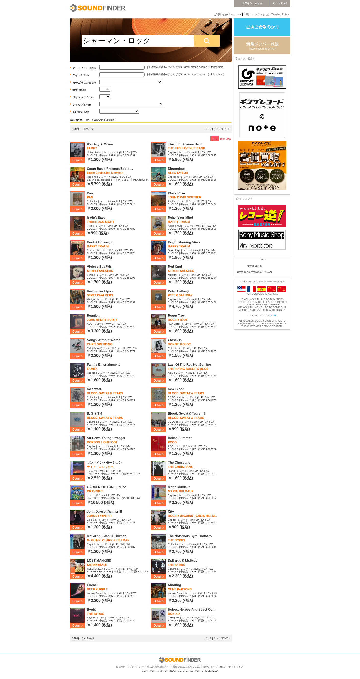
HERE (273, 315)
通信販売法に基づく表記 (186, 666)
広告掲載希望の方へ (158, 666)
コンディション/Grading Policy (270, 14)
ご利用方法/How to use (227, 14)
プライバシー (136, 666)
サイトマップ (235, 666)
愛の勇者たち (254, 266)
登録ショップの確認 (214, 666)
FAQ (246, 14)
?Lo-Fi (268, 272)
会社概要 (121, 666)
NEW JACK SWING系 (249, 272)
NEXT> (225, 128)
